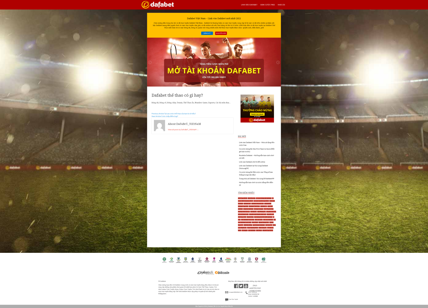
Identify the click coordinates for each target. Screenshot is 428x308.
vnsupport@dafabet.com (236, 292)
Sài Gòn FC (268, 225)
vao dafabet (252, 230)
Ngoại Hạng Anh (263, 222)
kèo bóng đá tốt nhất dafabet (263, 217)
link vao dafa (259, 220)
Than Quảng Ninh (252, 228)
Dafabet (240, 203)
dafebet (240, 209)
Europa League (258, 209)
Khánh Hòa (250, 217)
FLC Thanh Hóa (269, 209)
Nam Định (255, 222)
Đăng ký (207, 33)
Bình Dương (251, 198)
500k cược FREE (267, 5)
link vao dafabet (268, 220)
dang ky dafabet (248, 209)
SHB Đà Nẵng (248, 225)
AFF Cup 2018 (242, 198)
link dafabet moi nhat (247, 220)
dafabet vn (263, 206)
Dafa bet (272, 201)
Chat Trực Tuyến (233, 299)
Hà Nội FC (253, 212)
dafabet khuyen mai (257, 203)
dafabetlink (267, 203)
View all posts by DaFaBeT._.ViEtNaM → (183, 129)
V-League (245, 230)
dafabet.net (247, 203)
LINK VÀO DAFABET (249, 5)
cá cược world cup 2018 (261, 201)
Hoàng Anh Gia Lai (244, 212)
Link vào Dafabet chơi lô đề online (252, 162)
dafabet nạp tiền (243, 206)
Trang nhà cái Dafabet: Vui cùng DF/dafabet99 (256, 178)
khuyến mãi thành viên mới (257, 214)
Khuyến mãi (221, 33)
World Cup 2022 (267, 230)
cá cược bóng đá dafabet (264, 198)
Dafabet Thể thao (254, 206)
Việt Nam (259, 230)
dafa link (270, 206)
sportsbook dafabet (259, 225)
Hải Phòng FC (261, 212)
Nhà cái (281, 5)
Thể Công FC (262, 228)
